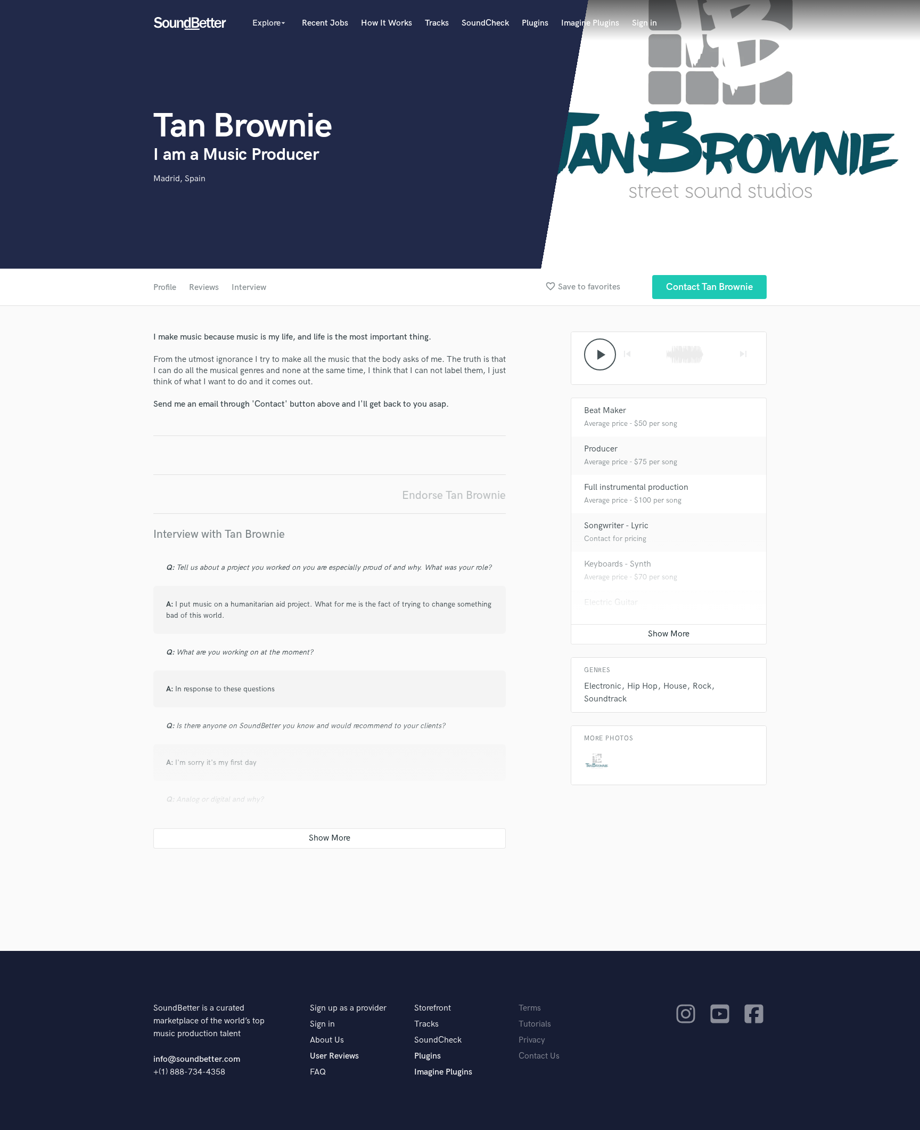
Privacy (532, 1040)
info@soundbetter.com (196, 1059)
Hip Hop (642, 686)
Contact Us (539, 1056)
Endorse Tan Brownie (454, 495)
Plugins (535, 23)
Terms (530, 1008)
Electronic (602, 686)
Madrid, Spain (179, 179)
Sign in (644, 23)
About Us (327, 1040)
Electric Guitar (611, 603)
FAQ (318, 1072)
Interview (249, 287)
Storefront (432, 1008)
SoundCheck (485, 23)
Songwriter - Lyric (616, 526)
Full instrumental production (636, 487)
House (675, 686)
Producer (601, 449)
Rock (702, 686)
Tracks (437, 23)
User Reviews (334, 1056)
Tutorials (535, 1024)
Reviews (204, 287)
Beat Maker (605, 411)
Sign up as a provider (348, 1008)
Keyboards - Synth (617, 564)
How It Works (386, 23)
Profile (164, 287)
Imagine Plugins (590, 23)
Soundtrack (605, 699)
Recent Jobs (325, 23)
